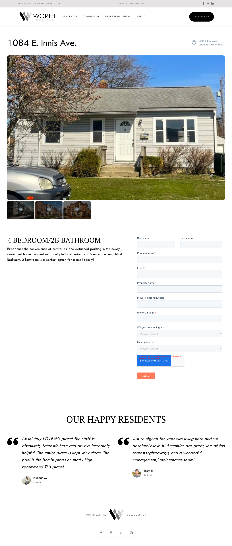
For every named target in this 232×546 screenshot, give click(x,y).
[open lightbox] (116, 127)
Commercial (91, 17)
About (141, 17)
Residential (70, 17)
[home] (37, 17)
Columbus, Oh (136, 515)
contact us (201, 17)
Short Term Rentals (118, 17)
